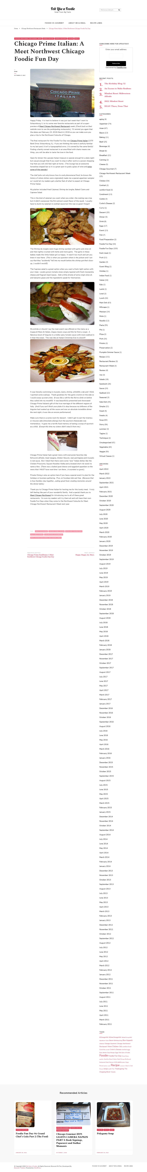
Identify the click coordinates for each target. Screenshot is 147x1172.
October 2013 (105, 880)
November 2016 (106, 713)
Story (101, 424)
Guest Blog (104, 266)
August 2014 (104, 834)
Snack (101, 411)
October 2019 (105, 555)
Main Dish (103, 302)
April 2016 (103, 744)
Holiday (102, 271)
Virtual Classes (105, 456)
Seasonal (103, 397)
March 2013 (104, 911)
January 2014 (104, 866)
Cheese (102, 164)
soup (106, 1069)
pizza (105, 1066)
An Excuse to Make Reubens (117, 88)
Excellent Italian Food (74, 531)
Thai (113, 1069)
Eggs (101, 226)
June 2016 (103, 735)
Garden (102, 262)
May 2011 (103, 1010)
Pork (101, 339)
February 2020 (105, 537)
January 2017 (104, 704)
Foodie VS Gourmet (54, 23)
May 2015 (103, 794)
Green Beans (125, 1056)
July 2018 (103, 622)
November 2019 (106, 550)
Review (102, 370)
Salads (102, 379)
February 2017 (105, 699)
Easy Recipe (111, 1053)
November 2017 (106, 658)
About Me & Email (77, 23)
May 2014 (103, 848)
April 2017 (103, 690)
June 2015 (103, 789)
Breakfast (103, 155)
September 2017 (106, 667)
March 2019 (104, 586)
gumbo (101, 1059)
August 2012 (104, 943)
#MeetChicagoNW (41, 531)
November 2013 (106, 875)
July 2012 (103, 947)
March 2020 (104, 532)
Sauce (101, 388)
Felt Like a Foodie (63, 8)
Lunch (101, 298)
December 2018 (106, 600)
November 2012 (106, 929)
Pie (100, 330)
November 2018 (106, 604)
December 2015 (106, 762)
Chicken (102, 181)
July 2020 (103, 514)
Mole (101, 316)
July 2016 (103, 731)
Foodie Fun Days (60, 38)
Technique (103, 438)
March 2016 (104, 749)
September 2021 (106, 482)
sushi (110, 1069)
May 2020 (103, 523)
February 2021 (105, 491)
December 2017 (106, 654)
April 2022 (103, 469)
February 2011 (105, 1024)
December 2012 (106, 925)
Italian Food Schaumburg (53, 534)
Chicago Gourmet (106, 169)
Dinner (102, 217)
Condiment (103, 194)
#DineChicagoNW (115, 1037)
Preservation (104, 348)
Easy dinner (103, 1053)
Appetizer (103, 124)
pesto (123, 1062)
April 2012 (103, 961)
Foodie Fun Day (48, 38)
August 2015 (104, 780)
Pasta (77, 38)
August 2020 (104, 510)
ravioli (108, 1066)
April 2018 (103, 636)
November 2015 (106, 767)
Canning (102, 160)
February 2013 (105, 916)
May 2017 (103, 686)
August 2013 (104, 889)
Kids (101, 284)
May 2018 (103, 631)
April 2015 (103, 798)
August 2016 (104, 726)
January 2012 (104, 974)
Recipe (102, 357)
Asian (101, 128)
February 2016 (105, 753)
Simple (102, 406)
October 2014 (105, 825)
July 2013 (103, 893)
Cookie (102, 199)
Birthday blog (118, 1040)
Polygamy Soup (105, 1133)
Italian (70, 38)
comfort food (104, 190)
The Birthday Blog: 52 (114, 83)
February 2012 (105, 970)
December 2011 (106, 979)
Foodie (103, 1055)
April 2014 (103, 852)
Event (101, 230)
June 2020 (103, 519)
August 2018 (104, 618)
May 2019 (103, 577)
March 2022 (104, 473)
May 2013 (103, 902)
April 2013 (103, 907)
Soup (101, 420)
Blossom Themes (19, 1168)
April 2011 (103, 1015)
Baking (102, 137)
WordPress (37, 1168)
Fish (101, 235)
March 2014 (104, 857)
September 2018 (106, 613)
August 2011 (104, 997)
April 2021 (103, 487)
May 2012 (103, 956)
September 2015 (106, 776)
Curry (101, 208)
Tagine (102, 433)
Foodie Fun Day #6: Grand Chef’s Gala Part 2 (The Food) (32, 1135)
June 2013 (103, 898)
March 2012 (104, 965)
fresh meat (103, 253)
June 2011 (103, 1006)
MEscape (103, 307)
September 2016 (106, 722)
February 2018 (105, 645)
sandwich (122, 1066)
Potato (102, 343)
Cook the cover (104, 1050)
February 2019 (105, 591)
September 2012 (106, 938)
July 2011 (103, 1001)
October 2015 (105, 771)
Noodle (102, 320)
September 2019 (106, 559)
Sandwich (103, 384)
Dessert (102, 212)
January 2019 (104, 595)
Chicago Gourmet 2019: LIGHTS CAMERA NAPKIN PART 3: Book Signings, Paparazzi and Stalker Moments (72, 1140)
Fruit (101, 257)
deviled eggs (126, 1050)
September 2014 (106, 830)
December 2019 (106, 546)
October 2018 (105, 609)
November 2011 (106, 983)
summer (102, 429)
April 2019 (103, 582)
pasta (120, 1062)
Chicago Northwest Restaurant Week (28, 38)
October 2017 (105, 663)
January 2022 (104, 478)
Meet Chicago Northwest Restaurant (54, 126)
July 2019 (103, 568)
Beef (101, 142)
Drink (101, 221)
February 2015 (105, 807)
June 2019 (103, 573)
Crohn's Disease (105, 203)
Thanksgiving (119, 1069)
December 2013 (106, 871)
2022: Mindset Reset (113, 101)
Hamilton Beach (108, 1059)
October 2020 (105, 501)
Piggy (127, 1062)
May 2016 (103, 740)
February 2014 (105, 862)
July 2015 (103, 785)
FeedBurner (121, 67)
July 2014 (103, 839)
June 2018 (103, 627)
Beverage (103, 146)
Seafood (102, 393)
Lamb (101, 289)
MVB (115, 1062)
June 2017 (103, 681)
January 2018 (104, 649)
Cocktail (102, 185)
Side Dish (103, 402)
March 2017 (104, 695)
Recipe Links (96, 23)
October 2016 (105, 717)
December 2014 (106, 816)
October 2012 (105, 934)
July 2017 (103, 677)
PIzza (101, 334)
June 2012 (103, 952)
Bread (101, 151)
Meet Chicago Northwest (40, 495)
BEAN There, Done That (116, 106)
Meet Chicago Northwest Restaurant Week (46, 537)
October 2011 (105, 988)
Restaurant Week (106, 366)
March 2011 (104, 1019)
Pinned (101, 1066)
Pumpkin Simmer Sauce (109, 352)
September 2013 (106, 884)
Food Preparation (106, 239)
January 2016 (104, 758)
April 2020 (103, 528)
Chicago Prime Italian (79, 140)
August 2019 (104, 564)
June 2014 (103, 843)
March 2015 (104, 803)
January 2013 (104, 920)
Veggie (102, 451)
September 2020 (106, 505)
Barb (15, 71)
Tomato (113, 1072)
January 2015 (104, 812)
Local (101, 293)
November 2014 (106, 821)
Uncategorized (105, 442)
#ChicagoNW (103, 1037)
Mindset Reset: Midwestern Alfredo (117, 95)
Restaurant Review (107, 361)
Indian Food (104, 275)
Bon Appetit (128, 1040)
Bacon (101, 133)
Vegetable (103, 447)
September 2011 (106, 992)
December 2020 (106, 496)
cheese (101, 1044)
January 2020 (104, 541)
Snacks (102, 415)
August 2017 (104, 672)
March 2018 (104, 640)
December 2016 (106, 708)
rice (100, 375)
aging (101, 119)
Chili (120, 1047)
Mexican (102, 311)
